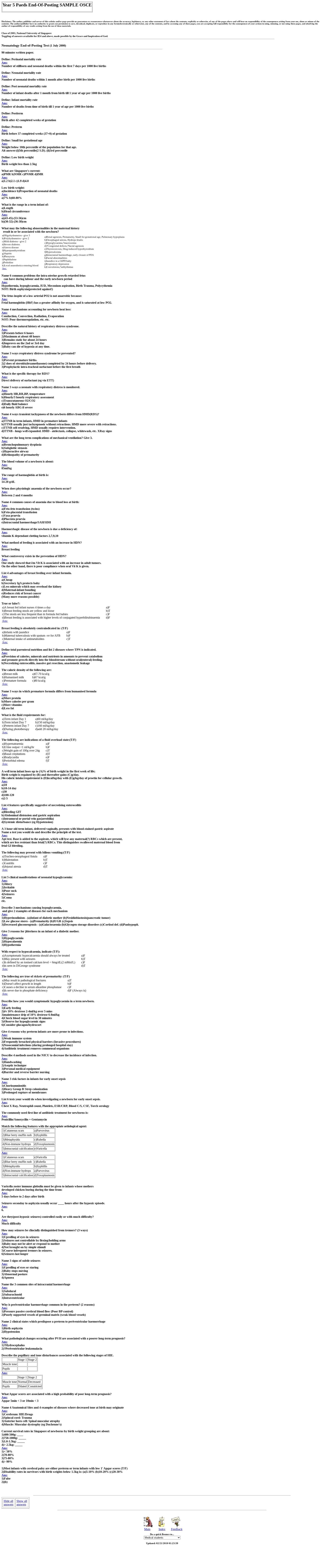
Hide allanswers (8, 1502)
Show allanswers (21, 1502)
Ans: (5, 62)
